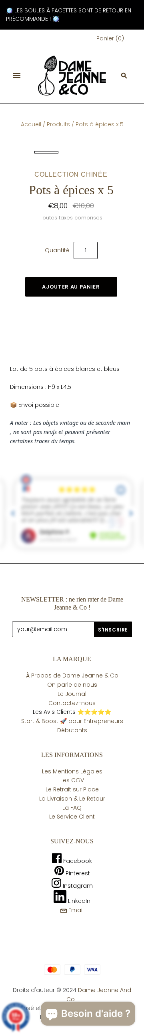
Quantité (57, 250)
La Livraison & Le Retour (72, 799)
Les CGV (72, 780)
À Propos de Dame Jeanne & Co (72, 675)
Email (75, 910)
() (110, 38)
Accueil (31, 124)
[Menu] (17, 75)
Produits (58, 124)
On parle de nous (72, 685)
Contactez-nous (72, 703)
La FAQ (72, 808)
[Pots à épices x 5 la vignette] (46, 152)
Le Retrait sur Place (72, 789)
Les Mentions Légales (72, 771)
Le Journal (72, 694)
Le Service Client (72, 817)
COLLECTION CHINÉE (71, 174)
